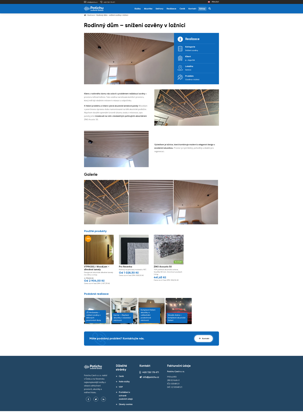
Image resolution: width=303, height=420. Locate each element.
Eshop (202, 9)
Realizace (171, 9)
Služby (137, 9)
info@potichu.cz (92, 2)
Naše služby (124, 381)
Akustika (148, 9)
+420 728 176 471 (109, 2)
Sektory (159, 9)
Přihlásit (215, 2)
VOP (121, 387)
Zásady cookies (126, 404)
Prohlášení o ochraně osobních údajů (126, 395)
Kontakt (192, 9)
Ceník (182, 9)
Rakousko (209, 2)
